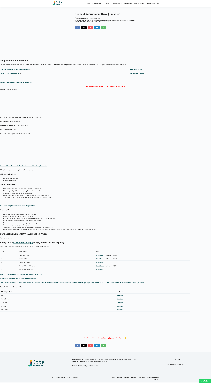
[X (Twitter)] (84, 27)
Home (88, 3)
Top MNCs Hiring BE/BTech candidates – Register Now (17, 206)
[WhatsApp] (103, 27)
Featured (77, 20)
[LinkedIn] (97, 27)
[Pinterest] (90, 27)
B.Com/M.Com (104, 20)
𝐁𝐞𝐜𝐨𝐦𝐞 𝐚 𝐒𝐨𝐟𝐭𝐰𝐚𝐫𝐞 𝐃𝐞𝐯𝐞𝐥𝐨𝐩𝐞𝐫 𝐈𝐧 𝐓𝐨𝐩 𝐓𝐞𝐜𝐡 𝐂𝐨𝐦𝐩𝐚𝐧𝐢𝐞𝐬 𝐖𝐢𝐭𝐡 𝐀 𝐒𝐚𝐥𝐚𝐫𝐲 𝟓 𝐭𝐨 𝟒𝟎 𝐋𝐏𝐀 (23, 166)
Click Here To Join (136, 69)
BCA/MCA (131, 20)
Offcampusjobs (104, 21)
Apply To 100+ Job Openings (10, 73)
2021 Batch (90, 20)
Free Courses (151, 3)
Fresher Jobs (78, 21)
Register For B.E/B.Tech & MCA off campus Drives (16, 82)
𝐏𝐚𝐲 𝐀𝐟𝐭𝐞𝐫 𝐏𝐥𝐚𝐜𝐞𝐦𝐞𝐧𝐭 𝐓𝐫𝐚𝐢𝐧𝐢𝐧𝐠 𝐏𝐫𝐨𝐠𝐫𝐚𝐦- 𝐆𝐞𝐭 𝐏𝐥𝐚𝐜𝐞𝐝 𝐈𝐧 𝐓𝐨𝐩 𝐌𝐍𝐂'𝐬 (105, 86)
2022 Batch (97, 20)
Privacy (133, 377)
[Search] (158, 3)
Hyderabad (86, 21)
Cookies (119, 377)
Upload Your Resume (137, 73)
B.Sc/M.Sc (117, 20)
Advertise (126, 377)
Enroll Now (99, 255)
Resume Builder (128, 3)
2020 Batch (83, 20)
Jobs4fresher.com (78, 359)
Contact (156, 379)
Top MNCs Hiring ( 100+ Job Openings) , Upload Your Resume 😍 (105, 338)
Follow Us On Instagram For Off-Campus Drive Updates (18, 278)
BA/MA (122, 20)
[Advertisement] (105, 44)
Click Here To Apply (23, 242)
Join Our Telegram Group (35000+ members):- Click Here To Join (21, 274)
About (113, 377)
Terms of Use (141, 377)
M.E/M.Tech (97, 21)
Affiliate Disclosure (153, 377)
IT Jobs (91, 21)
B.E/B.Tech (111, 20)
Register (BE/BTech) (139, 3)
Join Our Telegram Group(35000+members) (15, 69)
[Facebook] (77, 27)
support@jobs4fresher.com (175, 364)
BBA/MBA (126, 20)
